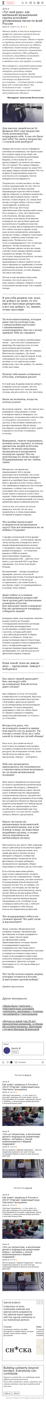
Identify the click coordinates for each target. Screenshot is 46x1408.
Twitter (39, 1398)
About (16, 1393)
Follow (15, 1052)
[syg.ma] (3, 2)
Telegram (16, 1398)
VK (22, 1398)
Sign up (8, 1393)
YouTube (33, 1398)
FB (20, 1398)
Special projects (11, 1302)
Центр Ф (5, 9)
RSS (42, 1398)
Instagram (27, 1398)
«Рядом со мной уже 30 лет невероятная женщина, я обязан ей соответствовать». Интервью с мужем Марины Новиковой (22, 1025)
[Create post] (30, 2)
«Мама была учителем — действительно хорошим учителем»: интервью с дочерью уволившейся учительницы (22, 1010)
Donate (10, 3)
